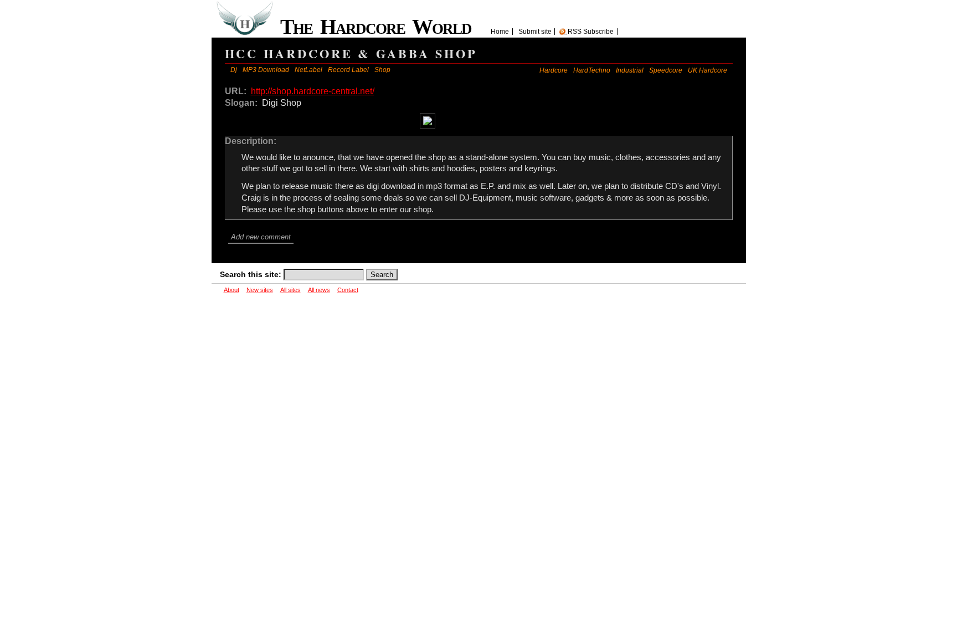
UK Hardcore (707, 70)
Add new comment (261, 237)
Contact (347, 290)
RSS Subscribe (591, 31)
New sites (259, 290)
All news (319, 290)
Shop (382, 70)
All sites (290, 290)
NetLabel (308, 70)
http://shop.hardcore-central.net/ (312, 91)
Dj (233, 70)
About (231, 290)
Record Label (348, 70)
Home (500, 31)
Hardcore (553, 70)
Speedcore (665, 70)
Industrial (630, 70)
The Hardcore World (380, 26)
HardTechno (591, 70)
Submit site (535, 31)
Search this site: (252, 274)
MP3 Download (266, 70)
